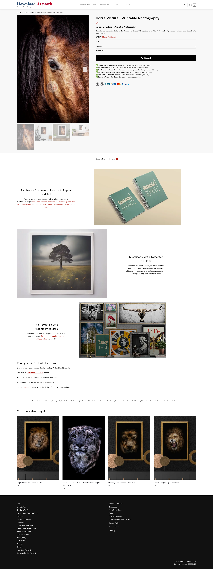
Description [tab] (100, 159)
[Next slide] (85, 69)
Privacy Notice (114, 527)
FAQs (111, 513)
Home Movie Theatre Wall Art (28, 513)
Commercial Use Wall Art (26, 553)
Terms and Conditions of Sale (120, 519)
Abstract (20, 516)
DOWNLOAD (100, 51)
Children (20, 547)
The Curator (175, 401)
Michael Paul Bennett (109, 37)
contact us (27, 387)
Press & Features (115, 516)
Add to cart (146, 58)
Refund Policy (114, 523)
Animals (20, 544)
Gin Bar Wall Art (23, 510)
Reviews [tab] (112, 159)
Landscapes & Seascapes (26, 528)
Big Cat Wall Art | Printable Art (29, 483)
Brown (112, 401)
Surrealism (21, 541)
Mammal (137, 401)
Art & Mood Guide (115, 510)
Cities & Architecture (25, 525)
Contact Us (113, 507)
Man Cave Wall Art (24, 550)
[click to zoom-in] (53, 69)
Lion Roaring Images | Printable (167, 483)
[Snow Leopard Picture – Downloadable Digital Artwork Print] (84, 448)
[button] (192, 4)
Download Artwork (116, 504)
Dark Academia (23, 534)
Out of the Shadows (35, 373)
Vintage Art (21, 507)
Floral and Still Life (24, 531)
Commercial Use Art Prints (124, 401)
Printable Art (70, 401)
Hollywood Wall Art (24, 519)
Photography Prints (59, 401)
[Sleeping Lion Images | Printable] (129, 448)
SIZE (97, 42)
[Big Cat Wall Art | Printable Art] (38, 448)
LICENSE (99, 46)
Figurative (20, 522)
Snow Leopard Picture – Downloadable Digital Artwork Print (81, 484)
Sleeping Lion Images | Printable (121, 483)
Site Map (112, 531)
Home (19, 12)
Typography (21, 538)
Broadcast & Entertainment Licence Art (95, 401)
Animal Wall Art (29, 12)
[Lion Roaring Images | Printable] (175, 448)
